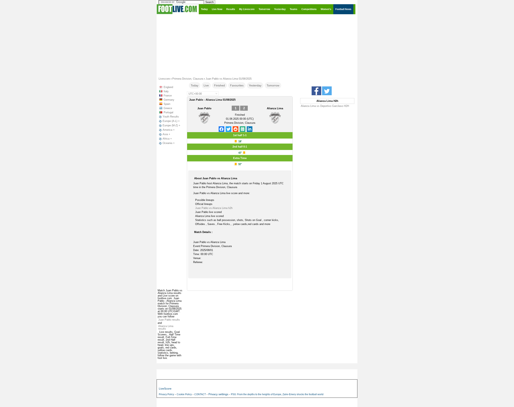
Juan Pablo (204, 108)
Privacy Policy (166, 394)
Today (194, 85)
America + (169, 129)
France (168, 95)
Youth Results (171, 116)
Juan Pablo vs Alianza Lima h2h (214, 208)
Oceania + (169, 143)
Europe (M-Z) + (171, 125)
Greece (168, 108)
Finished (219, 85)
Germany (169, 99)
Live (206, 85)
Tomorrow (273, 85)
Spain (167, 103)
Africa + (167, 138)
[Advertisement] (257, 45)
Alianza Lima (275, 108)
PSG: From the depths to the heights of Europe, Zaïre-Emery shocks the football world (277, 394)
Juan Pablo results (169, 319)
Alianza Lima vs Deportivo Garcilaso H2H (325, 105)
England (168, 87)
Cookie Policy (184, 394)
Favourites (237, 85)
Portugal (168, 112)
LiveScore (165, 388)
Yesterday (255, 85)
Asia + (166, 134)
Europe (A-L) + (171, 121)
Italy (166, 91)
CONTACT (200, 394)
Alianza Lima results (165, 327)
